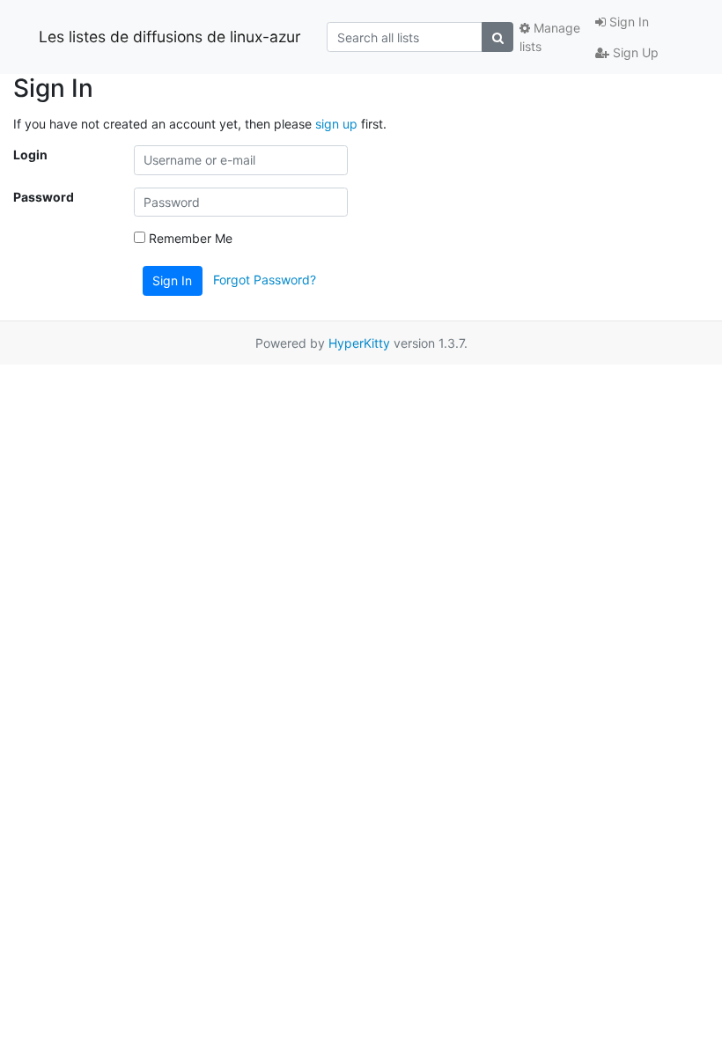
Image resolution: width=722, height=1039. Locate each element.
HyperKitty (359, 342)
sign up (336, 123)
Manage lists (549, 37)
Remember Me (188, 238)
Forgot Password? (264, 279)
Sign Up (634, 52)
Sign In (627, 21)
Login (30, 154)
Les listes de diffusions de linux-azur (170, 36)
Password (43, 196)
